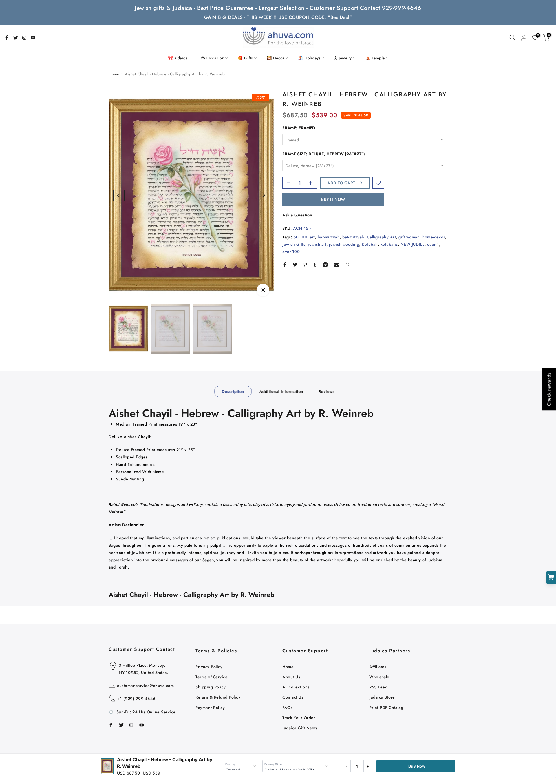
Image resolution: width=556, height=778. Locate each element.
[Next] (263, 195)
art (312, 237)
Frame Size (273, 764)
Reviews (326, 391)
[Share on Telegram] (325, 264)
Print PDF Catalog (386, 707)
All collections (296, 687)
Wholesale (379, 677)
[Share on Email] (336, 264)
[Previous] (119, 195)
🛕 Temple (375, 58)
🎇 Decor (276, 58)
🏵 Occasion (212, 58)
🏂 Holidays (309, 58)
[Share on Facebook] (284, 264)
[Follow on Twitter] (15, 37)
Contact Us (292, 697)
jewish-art (317, 244)
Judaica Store (382, 697)
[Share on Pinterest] (305, 264)
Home (114, 74)
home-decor (433, 237)
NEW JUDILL (412, 244)
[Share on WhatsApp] (347, 264)
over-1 (433, 244)
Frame (230, 764)
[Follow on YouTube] (33, 37)
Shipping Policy (210, 687)
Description (233, 391)
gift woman (409, 237)
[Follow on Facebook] (6, 37)
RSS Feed (378, 687)
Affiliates (377, 667)
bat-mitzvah (353, 237)
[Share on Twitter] (295, 264)
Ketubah (370, 244)
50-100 (300, 237)
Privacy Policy (208, 667)
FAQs (287, 707)
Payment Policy (210, 707)
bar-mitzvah (329, 237)
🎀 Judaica (178, 58)
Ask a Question (297, 215)
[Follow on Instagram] (24, 37)
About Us (291, 677)
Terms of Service (211, 677)
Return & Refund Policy (217, 697)
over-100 (291, 251)
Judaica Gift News (299, 728)
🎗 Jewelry (343, 58)
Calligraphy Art (381, 237)
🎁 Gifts (245, 58)
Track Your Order (298, 718)
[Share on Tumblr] (315, 264)
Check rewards (549, 389)
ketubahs (389, 244)
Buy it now (333, 199)
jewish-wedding (344, 244)
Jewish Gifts (293, 244)
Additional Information (281, 391)
